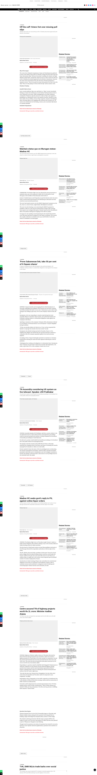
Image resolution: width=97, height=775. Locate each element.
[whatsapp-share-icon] (1, 124)
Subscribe (14, 5)
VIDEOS (67, 9)
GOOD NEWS (54, 9)
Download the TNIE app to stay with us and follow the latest (31, 110)
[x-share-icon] (1, 126)
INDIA (19, 9)
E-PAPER (18, 5)
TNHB (39, 11)
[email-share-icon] (1, 134)
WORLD (22, 9)
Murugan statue (23, 248)
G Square (29, 376)
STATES (26, 9)
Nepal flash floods (34, 11)
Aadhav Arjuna (23, 753)
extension (47, 11)
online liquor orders (24, 595)
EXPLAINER (39, 9)
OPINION (34, 9)
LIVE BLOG (72, 9)
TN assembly (23, 485)
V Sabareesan (23, 376)
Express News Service (24, 60)
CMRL (43, 11)
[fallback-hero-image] (62, 59)
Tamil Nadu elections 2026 (25, 135)
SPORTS (49, 9)
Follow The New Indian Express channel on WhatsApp (30, 108)
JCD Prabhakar (30, 485)
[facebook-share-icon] (1, 129)
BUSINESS (45, 9)
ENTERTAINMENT (61, 9)
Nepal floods (27, 11)
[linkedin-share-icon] (1, 131)
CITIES (30, 9)
